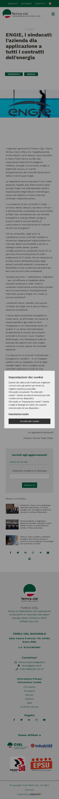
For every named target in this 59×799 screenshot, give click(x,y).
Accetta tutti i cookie (29, 421)
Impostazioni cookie (19, 414)
